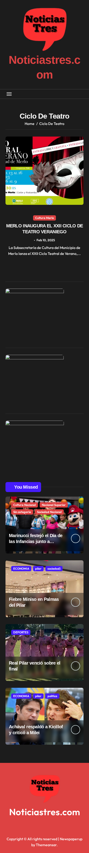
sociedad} (53, 568)
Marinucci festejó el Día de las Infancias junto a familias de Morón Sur (36, 541)
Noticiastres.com (44, 811)
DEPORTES (20, 632)
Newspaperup (71, 839)
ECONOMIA (21, 568)
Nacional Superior (54, 505)
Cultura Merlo (44, 218)
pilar (38, 568)
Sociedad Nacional (49, 512)
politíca (52, 696)
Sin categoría (22, 512)
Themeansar (46, 845)
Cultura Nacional (24, 505)
